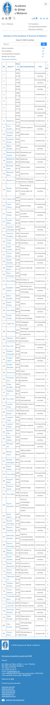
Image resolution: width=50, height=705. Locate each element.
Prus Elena (11, 494)
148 (43, 48)
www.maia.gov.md (8, 691)
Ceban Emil (11, 199)
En (44, 18)
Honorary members (35, 29)
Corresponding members (37, 27)
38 (43, 54)
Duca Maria (11, 281)
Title (40, 67)
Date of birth (18, 66)
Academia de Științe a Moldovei (21, 9)
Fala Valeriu (11, 310)
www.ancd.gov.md (8, 692)
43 (43, 51)
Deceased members (9, 59)
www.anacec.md (8, 694)
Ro (41, 18)
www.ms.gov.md (8, 689)
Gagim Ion (10, 323)
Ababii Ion (10, 121)
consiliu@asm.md (13, 671)
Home (4, 24)
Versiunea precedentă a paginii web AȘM (17, 656)
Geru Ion (10, 346)
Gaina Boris (11, 331)
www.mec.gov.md (8, 687)
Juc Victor (10, 399)
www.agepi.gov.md (8, 696)
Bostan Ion (11, 180)
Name (11, 67)
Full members (33, 24)
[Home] (7, 8)
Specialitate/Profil (27, 67)
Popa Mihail (11, 474)
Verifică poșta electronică (15, 700)
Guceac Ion (11, 372)
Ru (47, 18)
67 (43, 56)
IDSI (12, 679)
